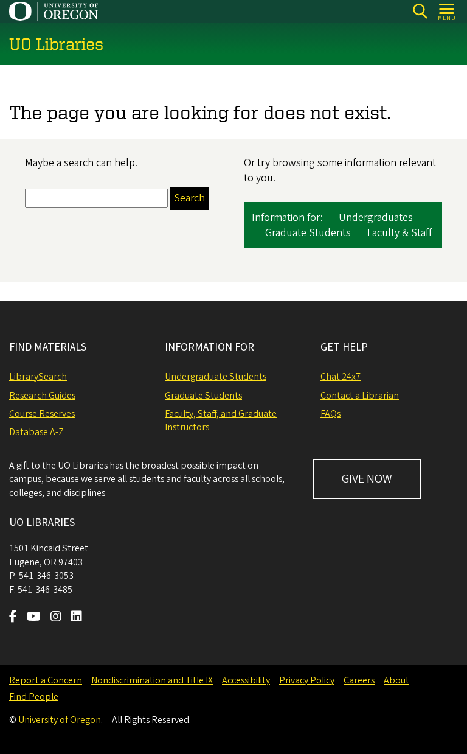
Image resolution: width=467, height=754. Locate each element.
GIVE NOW (367, 478)
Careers (359, 680)
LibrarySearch (38, 376)
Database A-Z (36, 432)
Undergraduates (376, 217)
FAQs (330, 414)
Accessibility (246, 680)
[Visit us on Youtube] (34, 617)
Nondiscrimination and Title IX (152, 680)
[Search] (419, 11)
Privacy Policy (306, 680)
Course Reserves (42, 414)
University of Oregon (59, 720)
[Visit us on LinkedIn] (76, 617)
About (396, 680)
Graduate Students (308, 232)
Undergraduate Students (215, 376)
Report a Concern (45, 680)
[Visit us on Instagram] (56, 617)
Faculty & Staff (399, 232)
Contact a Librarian (359, 395)
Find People (33, 696)
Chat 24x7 (340, 376)
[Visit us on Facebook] (13, 617)
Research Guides (42, 395)
